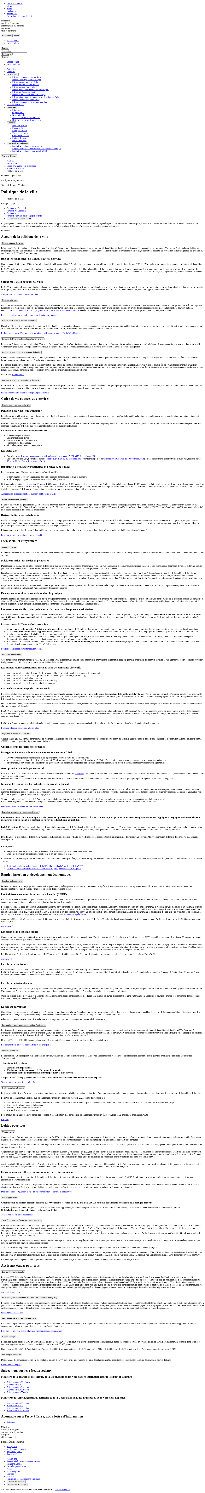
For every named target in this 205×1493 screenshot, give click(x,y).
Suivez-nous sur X (15, 1384)
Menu (9, 6)
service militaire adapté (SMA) (72, 914)
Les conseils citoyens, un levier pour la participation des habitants (29, 315)
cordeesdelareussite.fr (10, 1292)
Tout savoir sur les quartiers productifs (18, 1082)
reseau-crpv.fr (18, 374)
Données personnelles (16, 1466)
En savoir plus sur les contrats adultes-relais (20, 728)
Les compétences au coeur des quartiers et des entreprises (26, 1045)
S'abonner (11, 1422)
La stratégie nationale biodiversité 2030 (29, 151)
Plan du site (12, 1459)
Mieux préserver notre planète (25, 87)
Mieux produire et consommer (25, 84)
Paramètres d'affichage (17, 1485)
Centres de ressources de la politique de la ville (21, 352)
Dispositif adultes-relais (11, 654)
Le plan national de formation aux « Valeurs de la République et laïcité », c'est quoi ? (44, 868)
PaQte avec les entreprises (13, 1088)
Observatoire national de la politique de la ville (20, 380)
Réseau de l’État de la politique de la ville (19, 321)
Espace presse (13, 40)
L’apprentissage (8, 1336)
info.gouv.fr (12, 1446)
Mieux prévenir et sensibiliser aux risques (30, 89)
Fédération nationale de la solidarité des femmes (22, 806)
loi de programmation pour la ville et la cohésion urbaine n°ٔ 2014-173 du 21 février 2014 (57, 456)
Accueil (10, 161)
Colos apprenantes (9, 1197)
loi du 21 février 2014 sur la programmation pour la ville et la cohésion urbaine (44, 310)
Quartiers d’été (8, 1132)
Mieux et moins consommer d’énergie (28, 94)
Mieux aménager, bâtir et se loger (26, 79)
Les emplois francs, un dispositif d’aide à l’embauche (23, 1025)
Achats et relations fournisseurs (26, 117)
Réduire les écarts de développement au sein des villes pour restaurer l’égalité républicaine (40, 333)
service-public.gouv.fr (16, 1449)
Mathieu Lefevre (19, 138)
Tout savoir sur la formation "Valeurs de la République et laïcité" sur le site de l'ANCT (45, 866)
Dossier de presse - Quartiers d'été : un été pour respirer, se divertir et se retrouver (36, 1192)
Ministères (12, 107)
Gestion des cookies (16, 1482)
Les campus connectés (11, 1355)
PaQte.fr (5, 1119)
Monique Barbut (19, 125)
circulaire (79, 773)
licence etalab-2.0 (62, 1489)
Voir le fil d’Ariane (9, 156)
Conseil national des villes (12, 243)
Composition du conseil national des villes (19, 294)
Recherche (11, 11)
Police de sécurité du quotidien (14, 499)
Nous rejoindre (13, 43)
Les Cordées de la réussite (13, 1272)
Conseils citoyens (9, 300)
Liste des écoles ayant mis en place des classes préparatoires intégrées (31, 1331)
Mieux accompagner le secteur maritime (29, 102)
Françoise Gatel (19, 128)
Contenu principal (14, 3)
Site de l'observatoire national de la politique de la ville (25, 393)
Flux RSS (11, 1476)
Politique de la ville (15, 168)
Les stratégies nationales (18, 143)
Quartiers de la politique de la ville (16, 405)
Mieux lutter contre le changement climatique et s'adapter (37, 97)
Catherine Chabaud (20, 135)
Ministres (11, 123)
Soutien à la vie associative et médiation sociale (22, 649)
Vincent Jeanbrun (20, 133)
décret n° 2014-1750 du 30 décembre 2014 (63, 459)
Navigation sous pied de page (20, 16)
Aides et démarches (15, 104)
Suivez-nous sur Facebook (18, 1382)
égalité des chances (12, 1312)
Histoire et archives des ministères (27, 120)
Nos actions (12, 74)
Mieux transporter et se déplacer (26, 82)
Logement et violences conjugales (16, 733)
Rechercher (12, 13)
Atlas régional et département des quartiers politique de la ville (28, 494)
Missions (16, 110)
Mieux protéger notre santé (24, 92)
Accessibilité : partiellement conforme (23, 1461)
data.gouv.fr (12, 1454)
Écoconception (13, 1471)
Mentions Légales (14, 1464)
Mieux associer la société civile (25, 99)
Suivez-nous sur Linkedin (18, 1390)
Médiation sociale (9, 547)
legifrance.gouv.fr (14, 1451)
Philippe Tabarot (19, 130)
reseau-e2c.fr (6, 959)
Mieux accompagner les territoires (27, 77)
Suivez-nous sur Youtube (18, 1392)
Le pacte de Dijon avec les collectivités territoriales (22, 339)
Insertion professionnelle (12, 881)
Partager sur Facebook (16, 208)
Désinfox (11, 71)
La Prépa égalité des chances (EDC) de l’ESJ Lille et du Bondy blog (29, 1298)
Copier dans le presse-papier (19, 218)
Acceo (9, 1469)
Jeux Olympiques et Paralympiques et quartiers (21, 1220)
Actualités (11, 69)
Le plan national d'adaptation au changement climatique (36, 148)
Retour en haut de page (11, 1364)
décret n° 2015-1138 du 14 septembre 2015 (26, 461)
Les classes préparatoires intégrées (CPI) (19, 1318)
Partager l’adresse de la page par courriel (24, 216)
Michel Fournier (19, 140)
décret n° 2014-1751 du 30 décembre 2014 (125, 459)
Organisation (18, 112)
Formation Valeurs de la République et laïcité (20, 812)
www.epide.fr (7, 926)
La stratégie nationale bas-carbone (27, 146)
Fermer (5, 48)
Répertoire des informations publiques (23, 1479)
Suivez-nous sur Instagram (18, 1387)
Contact (10, 1474)
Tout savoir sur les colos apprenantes (17, 1215)
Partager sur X (13, 213)
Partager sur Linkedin (16, 211)
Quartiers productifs (10, 1050)
